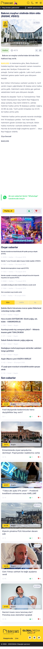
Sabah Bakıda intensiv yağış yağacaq (17, 340)
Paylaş (7, 211)
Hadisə (5, 50)
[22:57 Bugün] (21, 475)
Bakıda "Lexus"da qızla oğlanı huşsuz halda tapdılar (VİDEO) (21, 261)
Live (16, 638)
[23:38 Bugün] (21, 394)
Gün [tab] (7, 302)
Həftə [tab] (21, 302)
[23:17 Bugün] (21, 434)
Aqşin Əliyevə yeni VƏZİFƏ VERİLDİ (16, 359)
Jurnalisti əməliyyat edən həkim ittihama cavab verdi (18, 285)
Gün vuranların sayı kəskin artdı (11, 292)
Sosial (10, 325)
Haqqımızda (8, 638)
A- (37, 50)
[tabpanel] (21, 340)
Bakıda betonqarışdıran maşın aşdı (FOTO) (15, 268)
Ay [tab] (35, 302)
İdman (10, 362)
